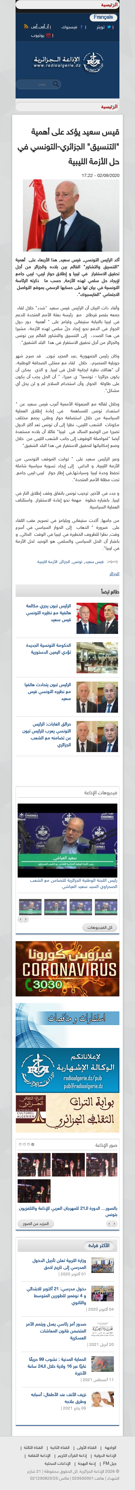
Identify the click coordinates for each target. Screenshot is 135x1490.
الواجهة (110, 1447)
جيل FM (109, 1463)
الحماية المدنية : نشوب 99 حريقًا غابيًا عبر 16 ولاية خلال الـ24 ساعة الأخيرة (57, 1366)
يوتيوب (37, 35)
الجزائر (65, 562)
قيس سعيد (94, 562)
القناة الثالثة (33, 1447)
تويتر (101, 27)
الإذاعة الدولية (105, 1455)
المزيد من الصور (36, 1223)
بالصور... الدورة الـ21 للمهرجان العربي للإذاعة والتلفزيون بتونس (68, 1212)
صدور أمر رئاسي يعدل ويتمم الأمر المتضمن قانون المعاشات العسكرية (56, 1331)
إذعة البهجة (87, 1463)
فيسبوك (69, 27)
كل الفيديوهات (100, 927)
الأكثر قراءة (99, 1246)
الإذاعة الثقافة (39, 1455)
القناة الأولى (87, 1447)
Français (103, 17)
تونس (77, 562)
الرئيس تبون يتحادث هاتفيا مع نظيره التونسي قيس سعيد (48, 692)
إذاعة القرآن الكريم (72, 1455)
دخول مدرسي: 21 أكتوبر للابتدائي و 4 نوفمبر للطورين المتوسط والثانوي (56, 1296)
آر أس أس (40, 26)
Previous (20, 919)
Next (26, 919)
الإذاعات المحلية (58, 1463)
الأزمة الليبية (47, 562)
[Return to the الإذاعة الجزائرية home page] (67, 54)
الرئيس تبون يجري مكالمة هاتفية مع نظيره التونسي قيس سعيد (48, 613)
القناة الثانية (60, 1447)
